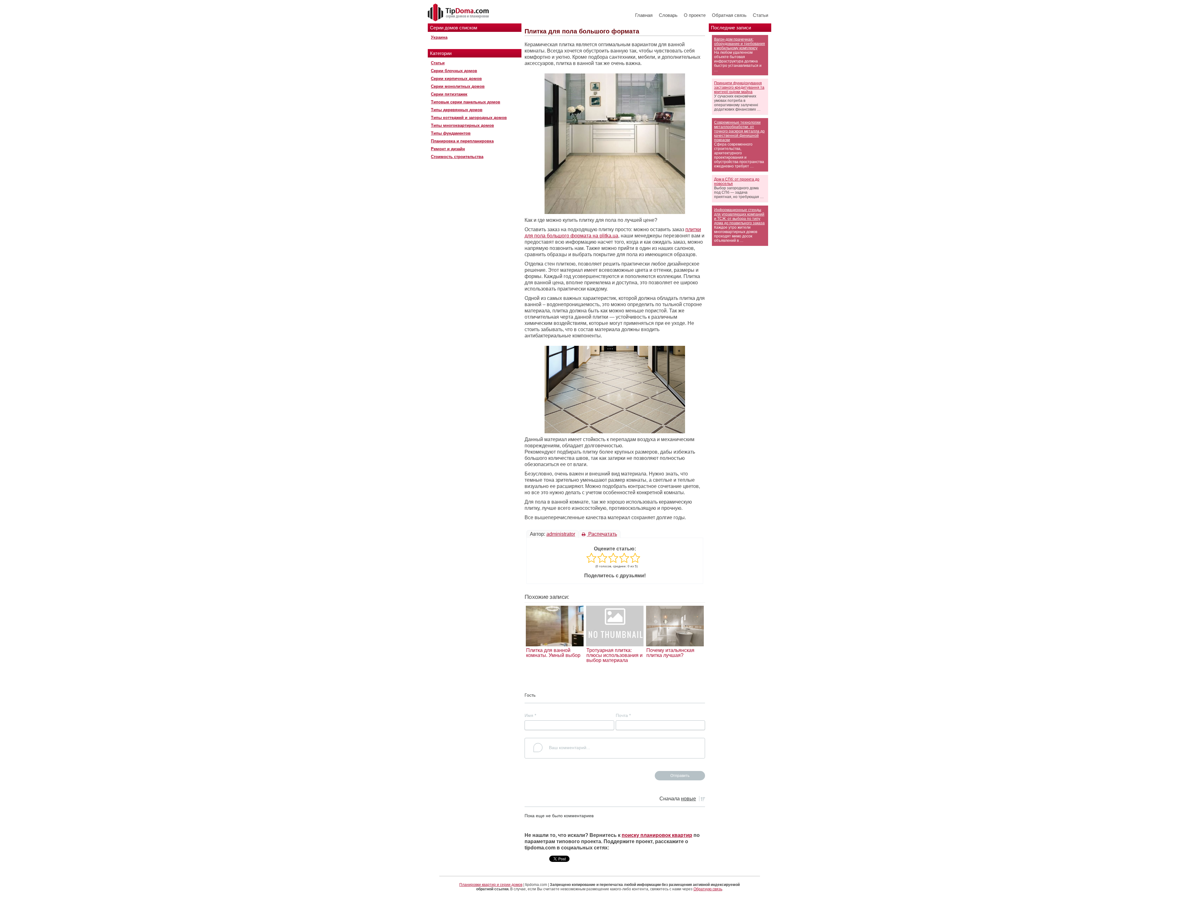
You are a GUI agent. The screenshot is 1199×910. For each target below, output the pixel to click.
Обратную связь (707, 889)
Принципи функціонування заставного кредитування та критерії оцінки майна (739, 87)
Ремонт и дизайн (448, 149)
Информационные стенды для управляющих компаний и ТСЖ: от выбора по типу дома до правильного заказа (739, 216)
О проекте (695, 15)
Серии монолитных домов (458, 86)
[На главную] (459, 13)
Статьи (760, 15)
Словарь (668, 15)
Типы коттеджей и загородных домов (469, 117)
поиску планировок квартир (657, 835)
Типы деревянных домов (456, 109)
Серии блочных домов (454, 70)
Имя (530, 715)
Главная (644, 15)
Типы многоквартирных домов (462, 125)
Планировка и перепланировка (462, 141)
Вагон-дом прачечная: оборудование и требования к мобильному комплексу (739, 43)
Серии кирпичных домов (456, 78)
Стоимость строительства (457, 156)
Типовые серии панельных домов (465, 102)
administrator (560, 534)
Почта (623, 715)
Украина (439, 37)
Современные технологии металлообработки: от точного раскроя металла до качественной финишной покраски (739, 131)
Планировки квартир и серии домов (490, 885)
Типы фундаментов (451, 133)
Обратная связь (729, 15)
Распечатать (602, 534)
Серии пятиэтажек (449, 94)
